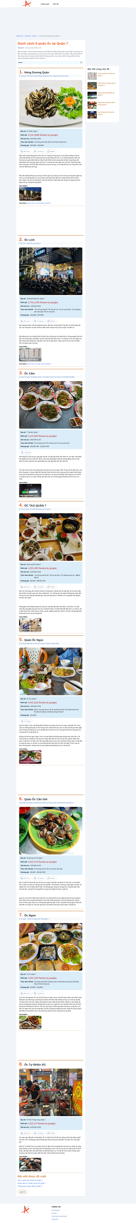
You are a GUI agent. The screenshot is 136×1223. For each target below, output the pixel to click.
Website (52, 151)
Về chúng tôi (55, 1210)
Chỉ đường (40, 151)
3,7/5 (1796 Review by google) (43, 302)
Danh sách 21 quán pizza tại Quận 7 (32, 1183)
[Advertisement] (68, 20)
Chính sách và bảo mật (59, 1216)
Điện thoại (27, 151)
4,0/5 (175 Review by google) (42, 862)
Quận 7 (35, 36)
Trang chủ (19, 36)
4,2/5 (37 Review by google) (41, 1123)
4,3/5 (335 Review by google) (42, 568)
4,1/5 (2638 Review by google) (43, 135)
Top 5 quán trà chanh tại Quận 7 (30, 1180)
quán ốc (22, 1192)
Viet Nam (28, 36)
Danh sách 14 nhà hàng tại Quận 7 (39, 203)
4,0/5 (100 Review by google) (42, 978)
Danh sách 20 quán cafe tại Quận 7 (39, 364)
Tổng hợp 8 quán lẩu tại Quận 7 (30, 1186)
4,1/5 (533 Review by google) (42, 436)
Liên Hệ (54, 1213)
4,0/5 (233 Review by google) (42, 702)
